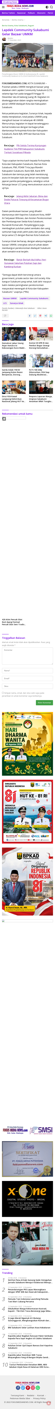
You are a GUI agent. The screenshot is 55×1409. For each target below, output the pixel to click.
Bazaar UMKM (10, 298)
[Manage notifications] (49, 1403)
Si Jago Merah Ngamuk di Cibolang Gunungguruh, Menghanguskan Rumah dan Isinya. (28, 1319)
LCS (5, 303)
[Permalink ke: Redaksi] (4, 39)
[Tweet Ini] (35, 316)
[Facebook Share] (30, 316)
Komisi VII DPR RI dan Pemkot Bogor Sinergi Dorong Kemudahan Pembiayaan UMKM (39, 345)
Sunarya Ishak (16, 303)
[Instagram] (33, 1388)
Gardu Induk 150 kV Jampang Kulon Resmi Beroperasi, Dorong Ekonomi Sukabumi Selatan (12, 372)
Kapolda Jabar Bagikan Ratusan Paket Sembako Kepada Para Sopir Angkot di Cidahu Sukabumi (30, 1337)
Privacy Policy (39, 1398)
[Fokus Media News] (20, 7)
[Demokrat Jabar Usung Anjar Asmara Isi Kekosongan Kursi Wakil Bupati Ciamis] (14, 334)
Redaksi (10, 38)
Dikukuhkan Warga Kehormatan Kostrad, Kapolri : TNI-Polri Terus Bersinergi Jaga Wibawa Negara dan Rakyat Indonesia (30, 1309)
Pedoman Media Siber (20, 1398)
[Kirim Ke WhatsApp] (51, 316)
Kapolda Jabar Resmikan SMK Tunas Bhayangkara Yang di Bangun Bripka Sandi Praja (28, 1356)
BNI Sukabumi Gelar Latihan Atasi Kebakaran (29, 1327)
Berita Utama (7, 25)
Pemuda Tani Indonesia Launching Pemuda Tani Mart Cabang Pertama (28, 1300)
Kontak (40, 1395)
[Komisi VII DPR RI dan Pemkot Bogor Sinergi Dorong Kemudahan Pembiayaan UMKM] (41, 333)
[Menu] (4, 7)
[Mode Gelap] (47, 7)
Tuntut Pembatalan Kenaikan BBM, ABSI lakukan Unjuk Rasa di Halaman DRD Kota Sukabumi (28, 1365)
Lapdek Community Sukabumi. (34, 298)
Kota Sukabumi (20, 25)
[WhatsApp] (38, 1388)
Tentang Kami (17, 1395)
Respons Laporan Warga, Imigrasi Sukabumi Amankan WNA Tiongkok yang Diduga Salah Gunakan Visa (40, 399)
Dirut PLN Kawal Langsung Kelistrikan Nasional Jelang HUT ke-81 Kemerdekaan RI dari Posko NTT (13, 399)
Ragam (31, 25)
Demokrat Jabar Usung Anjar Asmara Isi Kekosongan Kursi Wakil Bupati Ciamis (13, 345)
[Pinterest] (28, 1388)
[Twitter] (23, 1388)
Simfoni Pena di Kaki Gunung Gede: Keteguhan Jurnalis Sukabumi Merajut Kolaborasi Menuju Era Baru (30, 1281)
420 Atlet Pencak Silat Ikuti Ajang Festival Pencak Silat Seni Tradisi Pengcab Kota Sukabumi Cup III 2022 (13, 622)
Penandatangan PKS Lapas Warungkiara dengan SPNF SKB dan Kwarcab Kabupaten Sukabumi (28, 1290)
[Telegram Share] (46, 316)
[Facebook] (18, 1388)
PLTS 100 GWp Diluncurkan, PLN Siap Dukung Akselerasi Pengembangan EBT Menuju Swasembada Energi (39, 372)
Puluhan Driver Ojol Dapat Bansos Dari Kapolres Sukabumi (30, 1346)
